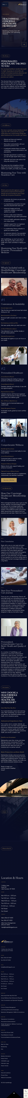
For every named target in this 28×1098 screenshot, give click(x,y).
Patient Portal (4, 1058)
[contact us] (26, 1095)
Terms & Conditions (5, 1072)
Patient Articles (4, 1065)
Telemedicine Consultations (7, 1019)
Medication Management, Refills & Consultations (12, 1012)
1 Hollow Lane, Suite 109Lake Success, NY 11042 (7, 950)
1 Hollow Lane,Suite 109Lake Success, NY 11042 (8, 887)
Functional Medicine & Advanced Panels (10, 1037)
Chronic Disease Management (8, 1007)
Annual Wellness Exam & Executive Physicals (11, 998)
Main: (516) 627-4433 (7, 918)
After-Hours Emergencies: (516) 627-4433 (8, 923)
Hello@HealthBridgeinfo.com (9, 927)
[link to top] (22, 4)
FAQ (2, 1049)
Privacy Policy (4, 1075)
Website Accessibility (6, 1077)
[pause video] (24, 44)
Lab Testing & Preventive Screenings (10, 1009)
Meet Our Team (4, 1044)
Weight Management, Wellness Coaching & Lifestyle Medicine (11, 1024)
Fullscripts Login (5, 1063)
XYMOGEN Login (5, 1061)
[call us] (26, 1091)
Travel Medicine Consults (7, 1035)
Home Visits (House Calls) (7, 1032)
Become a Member (9, 480)
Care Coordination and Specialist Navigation (12, 1000)
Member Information (6, 1056)
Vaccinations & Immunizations (8, 1021)
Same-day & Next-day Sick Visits (9, 995)
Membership (4, 1046)
